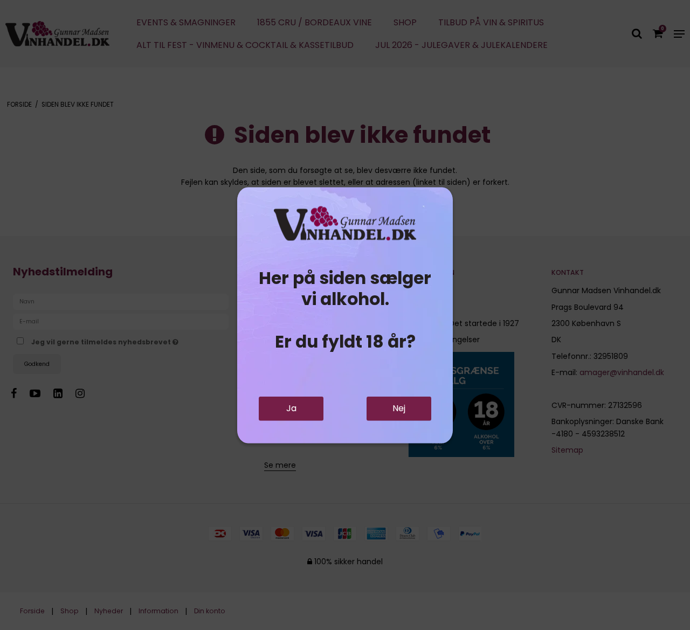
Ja (291, 408)
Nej (398, 408)
